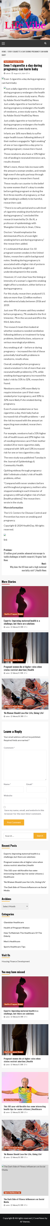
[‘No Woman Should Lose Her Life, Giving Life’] (25, 694)
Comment (9, 747)
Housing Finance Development (16, 961)
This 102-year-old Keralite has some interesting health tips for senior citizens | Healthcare (23, 873)
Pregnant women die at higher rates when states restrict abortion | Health (23, 668)
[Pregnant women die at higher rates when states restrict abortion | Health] (25, 647)
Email (29, 784)
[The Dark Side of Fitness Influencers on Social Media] (25, 1180)
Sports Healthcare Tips (14, 947)
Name (7, 784)
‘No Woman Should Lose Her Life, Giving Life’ (24, 713)
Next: (28, 567)
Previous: (25, 555)
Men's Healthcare (12, 941)
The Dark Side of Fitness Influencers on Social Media (25, 889)
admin (8, 73)
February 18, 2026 (18, 1205)
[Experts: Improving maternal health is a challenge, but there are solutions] (25, 601)
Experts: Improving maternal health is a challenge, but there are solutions (22, 622)
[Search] (45, 43)
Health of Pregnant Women (14, 62)
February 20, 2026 (18, 716)
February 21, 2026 (18, 673)
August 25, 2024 (19, 73)
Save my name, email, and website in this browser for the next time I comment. (24, 812)
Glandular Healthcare (14, 922)
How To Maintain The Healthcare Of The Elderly (23, 934)
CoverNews (38, 1218)
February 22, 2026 (18, 627)
